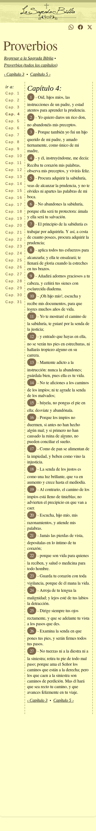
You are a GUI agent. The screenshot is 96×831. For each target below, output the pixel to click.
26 (13, 267)
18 (13, 211)
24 (13, 253)
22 (13, 239)
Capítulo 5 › (40, 74)
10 (13, 156)
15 (13, 190)
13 (13, 176)
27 (13, 274)
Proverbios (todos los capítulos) (30, 65)
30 (13, 295)
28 (13, 281)
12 (13, 169)
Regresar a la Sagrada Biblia (28, 58)
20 (13, 225)
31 (13, 302)
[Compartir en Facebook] (80, 27)
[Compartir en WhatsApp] (71, 27)
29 (13, 288)
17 (13, 204)
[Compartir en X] (89, 27)
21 (13, 232)
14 (13, 183)
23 (13, 246)
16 (13, 197)
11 (13, 163)
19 (13, 218)
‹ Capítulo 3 (14, 74)
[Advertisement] (48, 765)
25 (13, 260)
